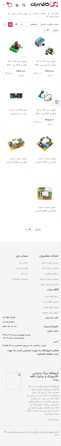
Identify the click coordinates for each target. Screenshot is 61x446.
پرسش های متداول (50, 263)
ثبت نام (24, 273)
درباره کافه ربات (51, 296)
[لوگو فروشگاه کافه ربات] (44, 5)
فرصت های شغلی (50, 307)
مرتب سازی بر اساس (49, 24)
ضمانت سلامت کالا (50, 268)
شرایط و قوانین (51, 273)
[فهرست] (5, 24)
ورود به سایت (22, 268)
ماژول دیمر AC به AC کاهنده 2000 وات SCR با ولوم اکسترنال (46, 114)
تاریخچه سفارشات (20, 279)
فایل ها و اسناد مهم (49, 284)
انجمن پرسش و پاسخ (48, 279)
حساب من (23, 263)
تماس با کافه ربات (50, 302)
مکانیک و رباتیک (39, 14)
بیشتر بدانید (52, 419)
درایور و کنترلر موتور (19, 14)
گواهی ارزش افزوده (50, 312)
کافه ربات (54, 13)
